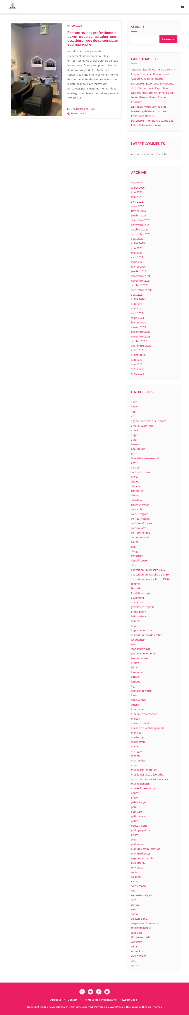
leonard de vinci (141, 690)
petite (134, 821)
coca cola (136, 509)
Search (137, 27)
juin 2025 (136, 248)
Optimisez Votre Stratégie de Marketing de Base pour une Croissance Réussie (148, 111)
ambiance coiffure (142, 425)
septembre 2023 (141, 345)
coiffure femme (140, 532)
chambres (137, 490)
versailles (137, 951)
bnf (133, 453)
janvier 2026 (138, 215)
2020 (134, 407)
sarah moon (138, 886)
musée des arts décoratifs (147, 774)
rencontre (137, 867)
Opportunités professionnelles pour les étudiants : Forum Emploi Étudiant (153, 97)
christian (136, 500)
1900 (134, 402)
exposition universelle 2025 (148, 570)
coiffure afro (138, 528)
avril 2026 (137, 201)
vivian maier (138, 956)
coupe (135, 542)
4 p (133, 411)
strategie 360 (139, 918)
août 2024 (137, 294)
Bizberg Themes (152, 1006)
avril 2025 (137, 257)
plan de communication (145, 849)
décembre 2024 (140, 276)
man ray (136, 732)
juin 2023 (136, 359)
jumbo (135, 663)
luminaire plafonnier (144, 714)
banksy (135, 444)
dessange (137, 556)
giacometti (137, 597)
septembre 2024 (141, 290)
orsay (134, 797)
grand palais (139, 612)
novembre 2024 (140, 280)
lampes (135, 681)
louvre (135, 704)
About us (55, 999)
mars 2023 (137, 373)
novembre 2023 (140, 336)
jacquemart (138, 639)
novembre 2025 (140, 225)
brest (134, 463)
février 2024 (138, 322)
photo (134, 835)
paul (134, 807)
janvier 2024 (138, 327)
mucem (135, 765)
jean (133, 644)
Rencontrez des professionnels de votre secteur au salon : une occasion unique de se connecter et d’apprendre (92, 38)
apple (134, 435)
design (135, 551)
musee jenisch (140, 783)
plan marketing (140, 853)
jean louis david (141, 649)
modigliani (137, 751)
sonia (134, 914)
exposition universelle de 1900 (150, 579)
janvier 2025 (138, 271)
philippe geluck (140, 830)
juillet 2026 (138, 187)
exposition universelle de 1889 (150, 574)
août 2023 (137, 350)
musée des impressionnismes (149, 779)
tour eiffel (137, 932)
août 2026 (137, 183)
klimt (134, 667)
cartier (135, 467)
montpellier (138, 760)
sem (133, 900)
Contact (72, 999)
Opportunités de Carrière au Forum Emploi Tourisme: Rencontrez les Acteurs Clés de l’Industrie (153, 74)
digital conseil (139, 560)
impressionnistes (141, 630)
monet (135, 756)
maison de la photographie (147, 728)
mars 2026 (137, 206)
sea (133, 890)
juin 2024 (136, 304)
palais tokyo (138, 802)
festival (135, 588)
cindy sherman (140, 504)
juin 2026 (136, 192)
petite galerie (139, 825)
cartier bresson (140, 472)
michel (135, 746)
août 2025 (137, 238)
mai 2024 (136, 308)
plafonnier (137, 844)
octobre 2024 (139, 285)
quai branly (138, 862)
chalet (135, 481)
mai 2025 (136, 252)
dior (133, 565)
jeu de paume (139, 658)
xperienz (136, 965)
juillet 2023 (138, 355)
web (133, 960)
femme (135, 583)
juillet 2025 (138, 243)
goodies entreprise (142, 607)
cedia (134, 477)
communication (140, 537)
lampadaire (138, 672)
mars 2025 (137, 262)
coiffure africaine (141, 523)
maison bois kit (140, 723)
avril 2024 (137, 313)
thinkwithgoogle (141, 928)
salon (134, 881)
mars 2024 (137, 318)
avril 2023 (137, 369)
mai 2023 (136, 364)
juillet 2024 (138, 299)
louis (134, 695)
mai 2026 (136, 197)
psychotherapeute (142, 858)
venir (134, 946)
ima (133, 625)
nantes (135, 793)
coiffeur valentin (141, 518)
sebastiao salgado (142, 895)
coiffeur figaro (139, 514)
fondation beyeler (142, 593)
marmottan (138, 742)
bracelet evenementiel (145, 458)
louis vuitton (138, 700)
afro (133, 416)
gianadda (137, 602)
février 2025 (138, 266)
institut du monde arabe (146, 635)
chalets (135, 486)
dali (133, 546)
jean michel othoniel (143, 653)
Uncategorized (79, 109)
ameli (134, 430)
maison (135, 718)
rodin (134, 872)
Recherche (168, 39)
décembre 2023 (140, 331)
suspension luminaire (144, 923)
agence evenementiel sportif (148, 421)
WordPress (116, 1006)
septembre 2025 (141, 234)
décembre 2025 (140, 220)
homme (135, 621)
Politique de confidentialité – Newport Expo (110, 999)
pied (134, 839)
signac (135, 904)
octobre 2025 (139, 229)
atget (134, 439)
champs (136, 495)
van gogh (136, 942)
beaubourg (138, 449)
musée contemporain (144, 769)
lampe (135, 676)
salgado (136, 876)
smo (133, 909)
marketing (137, 737)
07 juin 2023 (74, 25)
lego (133, 686)
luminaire (137, 709)
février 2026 (138, 211)
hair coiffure (138, 616)
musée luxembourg (143, 788)
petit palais (138, 816)
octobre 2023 (139, 341)
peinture (136, 811)
